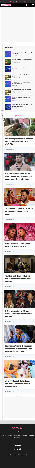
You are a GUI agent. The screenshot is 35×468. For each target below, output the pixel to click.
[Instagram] (20, 449)
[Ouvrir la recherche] (26, 5)
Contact (10, 435)
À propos (3, 435)
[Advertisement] (17, 24)
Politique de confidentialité (20, 435)
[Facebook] (15, 449)
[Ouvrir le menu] (33, 5)
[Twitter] (17, 449)
